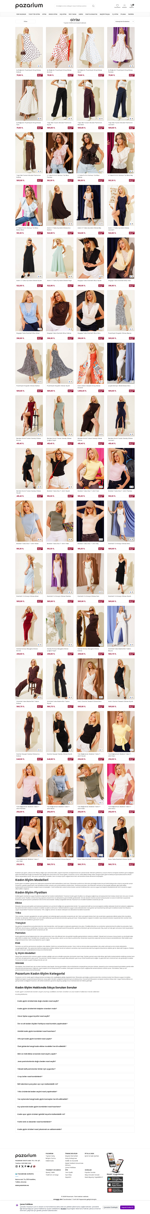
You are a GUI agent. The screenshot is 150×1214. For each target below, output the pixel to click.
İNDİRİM (131, 14)
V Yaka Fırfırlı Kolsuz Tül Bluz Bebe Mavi (27, 229)
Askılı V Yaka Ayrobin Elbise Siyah (29, 281)
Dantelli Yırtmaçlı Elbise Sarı (88, 596)
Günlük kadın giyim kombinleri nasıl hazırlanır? (36, 1031)
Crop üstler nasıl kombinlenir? (29, 1076)
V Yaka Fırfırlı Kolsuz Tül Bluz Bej (120, 175)
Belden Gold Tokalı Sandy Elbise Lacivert (120, 439)
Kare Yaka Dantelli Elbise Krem (89, 859)
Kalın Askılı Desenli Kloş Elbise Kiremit (89, 387)
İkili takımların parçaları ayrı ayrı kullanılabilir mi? (37, 1084)
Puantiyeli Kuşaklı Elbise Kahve (28, 386)
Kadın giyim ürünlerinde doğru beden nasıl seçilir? (38, 1001)
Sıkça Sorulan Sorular (92, 1175)
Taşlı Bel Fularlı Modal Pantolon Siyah (59, 124)
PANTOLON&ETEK (91, 14)
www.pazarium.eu (22, 1185)
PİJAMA (123, 14)
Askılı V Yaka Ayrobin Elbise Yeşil (59, 281)
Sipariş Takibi (50, 1172)
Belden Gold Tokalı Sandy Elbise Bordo (28, 439)
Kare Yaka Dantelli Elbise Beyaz (59, 859)
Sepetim (68, 1177)
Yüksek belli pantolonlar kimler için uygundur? (36, 1069)
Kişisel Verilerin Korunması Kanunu (74, 1164)
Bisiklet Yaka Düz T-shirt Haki (58, 544)
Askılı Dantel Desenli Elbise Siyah (120, 701)
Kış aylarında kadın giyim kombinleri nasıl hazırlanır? (39, 1107)
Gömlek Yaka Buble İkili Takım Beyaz (119, 650)
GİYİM (44, 14)
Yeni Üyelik (69, 1172)
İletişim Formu (51, 1158)
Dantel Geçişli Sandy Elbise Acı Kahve (28, 755)
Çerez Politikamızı (40, 1209)
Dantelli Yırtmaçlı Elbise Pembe (59, 596)
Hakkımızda (50, 1161)
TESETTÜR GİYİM (34, 14)
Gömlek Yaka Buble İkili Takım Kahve (27, 702)
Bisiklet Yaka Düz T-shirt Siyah (58, 491)
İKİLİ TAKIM (72, 14)
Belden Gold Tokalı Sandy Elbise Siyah (28, 492)
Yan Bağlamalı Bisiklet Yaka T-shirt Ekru (119, 808)
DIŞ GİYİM (63, 14)
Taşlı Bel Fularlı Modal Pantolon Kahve (28, 176)
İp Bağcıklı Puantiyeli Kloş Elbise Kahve (28, 71)
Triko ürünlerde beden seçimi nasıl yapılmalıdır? (37, 1091)
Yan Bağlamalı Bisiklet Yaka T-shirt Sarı (119, 755)
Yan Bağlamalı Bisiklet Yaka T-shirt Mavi (58, 808)
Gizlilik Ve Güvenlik (71, 1161)
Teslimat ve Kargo (52, 1175)
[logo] (29, 6)
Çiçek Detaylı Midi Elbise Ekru (119, 386)
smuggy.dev (58, 1199)
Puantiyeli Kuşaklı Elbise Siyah (58, 386)
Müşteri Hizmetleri (71, 1156)
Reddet (63, 1209)
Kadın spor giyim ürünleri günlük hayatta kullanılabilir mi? (41, 1114)
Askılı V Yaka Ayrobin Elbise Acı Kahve (59, 229)
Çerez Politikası (70, 1168)
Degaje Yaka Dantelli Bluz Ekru (89, 333)
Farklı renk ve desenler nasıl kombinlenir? (34, 1122)
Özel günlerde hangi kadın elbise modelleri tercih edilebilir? (41, 1046)
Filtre (25, 21)
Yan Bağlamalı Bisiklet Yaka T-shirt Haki (89, 808)
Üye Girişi (68, 1175)
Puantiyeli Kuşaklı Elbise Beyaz (119, 333)
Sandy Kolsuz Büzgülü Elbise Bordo (27, 650)
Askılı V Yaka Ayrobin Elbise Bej (89, 228)
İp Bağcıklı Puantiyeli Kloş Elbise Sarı (28, 124)
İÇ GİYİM (115, 14)
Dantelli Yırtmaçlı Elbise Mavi (27, 596)
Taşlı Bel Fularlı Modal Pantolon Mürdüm (90, 124)
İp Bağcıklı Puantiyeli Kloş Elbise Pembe (120, 71)
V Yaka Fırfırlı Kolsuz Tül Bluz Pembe (58, 176)
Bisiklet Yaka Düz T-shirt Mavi (27, 544)
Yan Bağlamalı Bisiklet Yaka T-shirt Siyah (89, 755)
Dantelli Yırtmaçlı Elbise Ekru (119, 544)
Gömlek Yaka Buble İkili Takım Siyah (58, 702)
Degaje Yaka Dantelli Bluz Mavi (28, 333)
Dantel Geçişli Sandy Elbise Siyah (59, 754)
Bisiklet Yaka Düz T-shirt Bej (88, 544)
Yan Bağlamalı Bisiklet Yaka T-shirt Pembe (28, 808)
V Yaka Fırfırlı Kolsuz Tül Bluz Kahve (88, 176)
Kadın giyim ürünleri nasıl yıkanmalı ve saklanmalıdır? (39, 1129)
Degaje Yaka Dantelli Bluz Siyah (89, 281)
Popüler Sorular (90, 1172)
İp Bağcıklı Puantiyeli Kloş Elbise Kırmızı (59, 71)
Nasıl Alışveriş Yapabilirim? (94, 1177)
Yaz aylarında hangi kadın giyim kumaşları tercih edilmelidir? (42, 1099)
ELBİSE (81, 14)
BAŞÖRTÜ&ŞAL (105, 14)
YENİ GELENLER (21, 14)
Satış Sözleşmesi (71, 1158)
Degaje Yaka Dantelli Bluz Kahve (59, 333)
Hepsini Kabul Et (127, 1207)
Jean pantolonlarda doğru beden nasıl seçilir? (36, 1061)
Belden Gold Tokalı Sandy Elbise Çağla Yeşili (59, 439)
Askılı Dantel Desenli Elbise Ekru (89, 701)
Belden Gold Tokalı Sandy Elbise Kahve (90, 439)
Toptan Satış (50, 1156)
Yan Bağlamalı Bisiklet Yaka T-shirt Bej (28, 860)
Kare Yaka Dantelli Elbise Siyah (120, 859)
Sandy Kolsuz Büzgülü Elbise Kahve (88, 650)
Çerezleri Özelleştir (111, 1207)
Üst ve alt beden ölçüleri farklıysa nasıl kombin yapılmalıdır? (42, 1024)
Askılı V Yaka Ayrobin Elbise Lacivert (118, 229)
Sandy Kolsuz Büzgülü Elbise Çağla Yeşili (57, 650)
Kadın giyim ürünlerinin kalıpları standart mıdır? (37, 1008)
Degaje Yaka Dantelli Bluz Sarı (119, 281)
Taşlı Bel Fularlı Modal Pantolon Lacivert (120, 124)
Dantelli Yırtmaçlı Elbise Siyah (119, 596)
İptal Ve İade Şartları (92, 1156)
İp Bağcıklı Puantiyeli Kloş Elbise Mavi (90, 71)
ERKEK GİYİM (53, 14)
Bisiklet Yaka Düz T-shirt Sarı (88, 491)
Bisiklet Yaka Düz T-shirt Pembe (120, 491)
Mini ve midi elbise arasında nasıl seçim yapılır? (37, 1054)
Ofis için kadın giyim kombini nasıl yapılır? (34, 1039)
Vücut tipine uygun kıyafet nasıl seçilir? (33, 1016)
